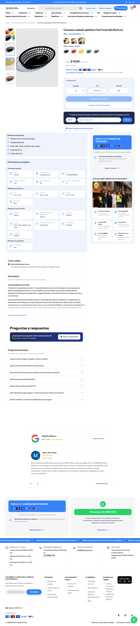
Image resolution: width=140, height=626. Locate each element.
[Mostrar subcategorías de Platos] (13, 13)
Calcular (127, 120)
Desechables (56, 13)
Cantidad (76, 86)
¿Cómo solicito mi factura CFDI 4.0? (46, 386)
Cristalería (23, 13)
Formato (119, 86)
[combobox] (54, 8)
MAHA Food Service (19, 622)
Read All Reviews (102, 483)
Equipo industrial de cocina (15, 16)
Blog (89, 601)
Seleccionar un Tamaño (72, 46)
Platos (7, 13)
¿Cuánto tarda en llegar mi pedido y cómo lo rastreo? (46, 359)
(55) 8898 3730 (49, 555)
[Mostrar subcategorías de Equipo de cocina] (119, 13)
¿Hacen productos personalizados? (46, 379)
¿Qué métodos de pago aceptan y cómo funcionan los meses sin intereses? (46, 393)
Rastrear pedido (105, 8)
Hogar (7, 23)
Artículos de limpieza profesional (80, 16)
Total (97, 86)
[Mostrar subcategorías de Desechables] (64, 13)
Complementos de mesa (79, 13)
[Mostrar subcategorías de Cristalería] (29, 13)
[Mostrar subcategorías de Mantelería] (46, 16)
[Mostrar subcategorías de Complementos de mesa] (91, 13)
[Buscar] (80, 8)
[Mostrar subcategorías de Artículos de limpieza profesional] (96, 16)
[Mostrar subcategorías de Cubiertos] (46, 13)
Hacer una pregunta (70, 337)
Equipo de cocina (110, 13)
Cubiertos (39, 13)
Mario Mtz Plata (49, 453)
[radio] (66, 41)
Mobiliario (55, 16)
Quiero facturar (111, 168)
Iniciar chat (101, 530)
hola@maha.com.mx (85, 550)
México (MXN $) (15, 608)
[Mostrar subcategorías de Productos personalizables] (125, 16)
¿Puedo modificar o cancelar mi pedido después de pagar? (46, 400)
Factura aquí (90, 8)
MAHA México (49, 436)
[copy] (83, 34)
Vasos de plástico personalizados (93, 594)
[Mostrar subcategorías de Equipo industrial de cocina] (29, 16)
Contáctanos (93, 588)
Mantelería (39, 16)
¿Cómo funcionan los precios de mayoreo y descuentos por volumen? (46, 372)
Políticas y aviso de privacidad (102, 622)
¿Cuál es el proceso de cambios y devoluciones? (46, 366)
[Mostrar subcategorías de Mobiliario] (62, 16)
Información (26, 2)
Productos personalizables (112, 16)
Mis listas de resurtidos (13, 2)
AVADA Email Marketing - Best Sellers (23, 23)
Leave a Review (98, 438)
